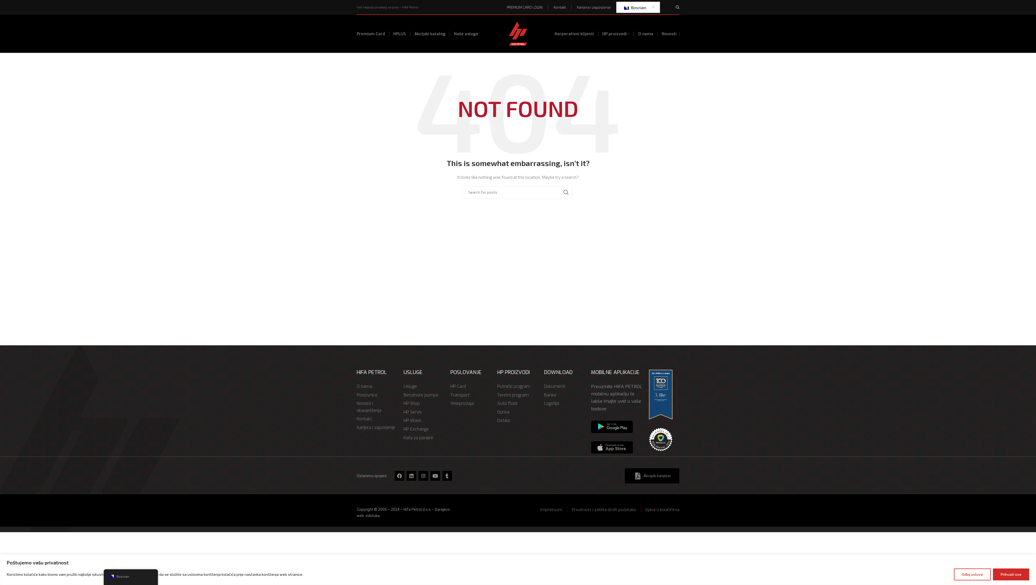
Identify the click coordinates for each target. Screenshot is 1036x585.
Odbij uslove (972, 574)
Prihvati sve (1011, 574)
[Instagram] (423, 476)
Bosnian (638, 7)
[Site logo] (518, 33)
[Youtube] (435, 476)
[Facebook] (399, 476)
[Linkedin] (411, 476)
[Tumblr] (447, 476)
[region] (518, 569)
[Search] (677, 7)
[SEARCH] (566, 192)
